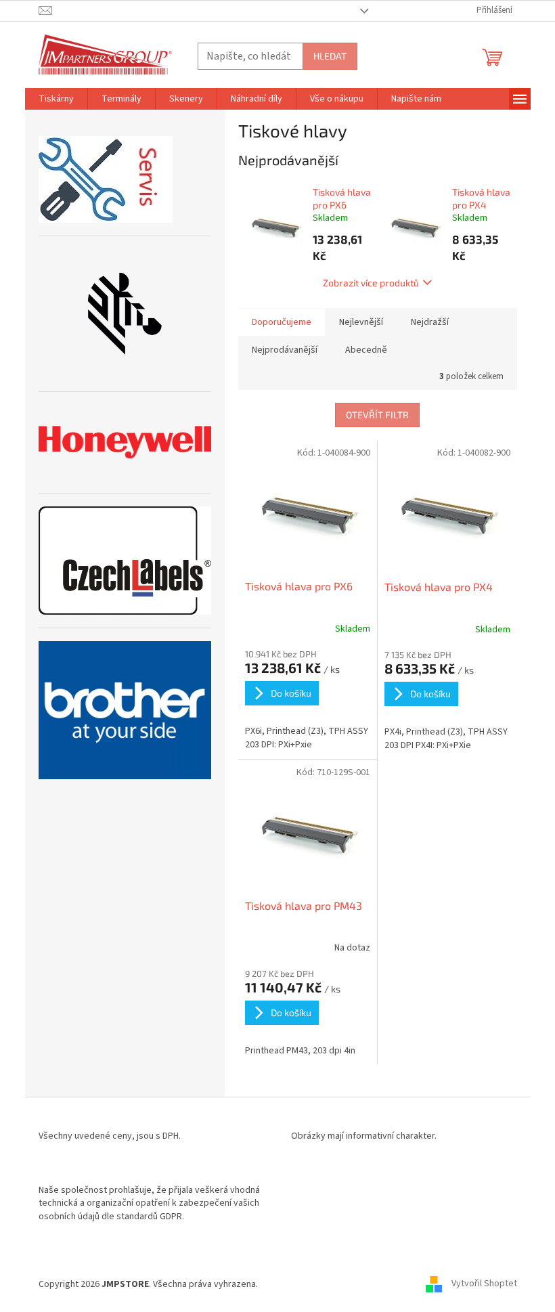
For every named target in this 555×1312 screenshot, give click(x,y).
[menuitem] (56, 99)
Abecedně (366, 350)
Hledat (330, 56)
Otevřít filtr (377, 414)
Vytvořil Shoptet (484, 1284)
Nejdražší (430, 322)
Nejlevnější (361, 322)
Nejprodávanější (284, 350)
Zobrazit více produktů (371, 282)
